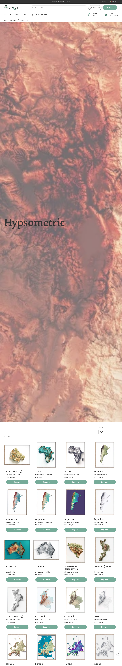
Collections (13, 20)
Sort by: (101, 427)
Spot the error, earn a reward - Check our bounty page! (61, 1)
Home (6, 20)
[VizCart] (12, 7)
